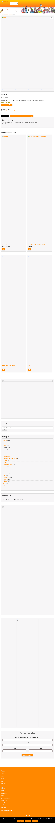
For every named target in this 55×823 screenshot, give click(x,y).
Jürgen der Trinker (8, 464)
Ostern (5, 466)
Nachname (41, 748)
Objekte (5, 485)
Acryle (2, 776)
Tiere (5, 475)
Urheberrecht (4, 809)
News (2, 780)
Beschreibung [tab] (5, 116)
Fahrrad (5, 462)
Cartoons (6, 14)
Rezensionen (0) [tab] (28, 116)
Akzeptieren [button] (20, 821)
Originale (10, 14)
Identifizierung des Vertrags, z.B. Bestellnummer (27, 737)
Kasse (2, 795)
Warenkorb (4, 793)
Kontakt (3, 783)
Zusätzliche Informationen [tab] (17, 116)
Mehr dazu (34, 821)
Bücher (4, 483)
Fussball (5, 460)
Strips (2, 774)
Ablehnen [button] (28, 821)
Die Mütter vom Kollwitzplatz (10, 458)
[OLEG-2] (27, 398)
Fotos (2, 778)
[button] (51, 18)
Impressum (3, 807)
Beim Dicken (6, 443)
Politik (5, 471)
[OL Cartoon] (5, 1)
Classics (5, 454)
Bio (2, 781)
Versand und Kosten (6, 798)
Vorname (14, 748)
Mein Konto (4, 792)
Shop (2, 785)
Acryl (5, 449)
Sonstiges (6, 479)
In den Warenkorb (7, 104)
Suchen (4, 429)
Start (2, 14)
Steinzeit (6, 473)
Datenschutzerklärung (6, 810)
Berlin (5, 445)
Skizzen (5, 452)
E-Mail (27, 742)
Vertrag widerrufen (5, 802)
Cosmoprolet (7, 456)
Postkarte (6, 468)
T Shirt (4, 488)
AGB (2, 797)
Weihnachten (7, 477)
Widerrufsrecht (4, 800)
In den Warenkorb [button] (3, 249)
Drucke (5, 481)
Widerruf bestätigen (27, 755)
